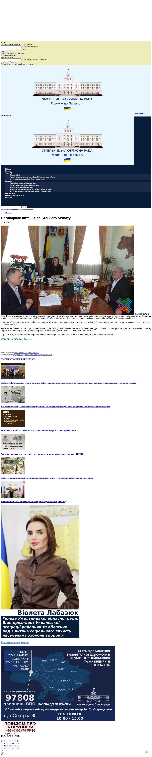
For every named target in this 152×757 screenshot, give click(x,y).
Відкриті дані (10, 193)
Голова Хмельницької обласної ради (23, 183)
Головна (8, 169)
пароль (24, 49)
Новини (8, 171)
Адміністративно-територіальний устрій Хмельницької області (32, 177)
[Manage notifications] (147, 752)
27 (10, 748)
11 (5, 743)
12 (7, 743)
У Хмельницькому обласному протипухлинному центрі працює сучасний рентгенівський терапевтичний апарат (55, 407)
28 (13, 748)
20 (10, 746)
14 (13, 743)
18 (5, 746)
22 (15, 746)
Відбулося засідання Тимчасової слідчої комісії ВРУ (32, 355)
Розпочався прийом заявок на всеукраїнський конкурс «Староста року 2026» (38, 430)
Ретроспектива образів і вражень (26, 353)
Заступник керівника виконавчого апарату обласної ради (30, 189)
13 (10, 743)
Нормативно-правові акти (14, 195)
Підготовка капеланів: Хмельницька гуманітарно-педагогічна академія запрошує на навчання (47, 478)
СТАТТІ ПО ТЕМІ (8, 359)
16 (18, 743)
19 (7, 746)
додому (3, 209)
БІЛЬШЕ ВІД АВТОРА (25, 359)
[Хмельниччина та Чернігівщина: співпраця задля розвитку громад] (13, 497)
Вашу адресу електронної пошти (33, 59)
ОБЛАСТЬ (8, 173)
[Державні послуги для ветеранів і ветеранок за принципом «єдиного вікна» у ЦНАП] (13, 450)
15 (15, 743)
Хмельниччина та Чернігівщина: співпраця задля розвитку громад (33, 501)
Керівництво (9, 181)
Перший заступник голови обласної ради (24, 185)
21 (13, 746)
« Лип (3, 753)
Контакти (8, 197)
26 (7, 748)
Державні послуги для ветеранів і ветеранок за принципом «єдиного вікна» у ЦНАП (42, 454)
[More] (49, 342)
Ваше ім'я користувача (29, 46)
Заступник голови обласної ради (21, 187)
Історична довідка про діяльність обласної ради (27, 179)
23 (18, 746)
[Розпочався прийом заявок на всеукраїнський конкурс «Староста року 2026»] (13, 426)
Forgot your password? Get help (12, 53)
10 (2, 743)
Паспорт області (15, 175)
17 (2, 746)
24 (2, 748)
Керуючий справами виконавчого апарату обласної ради (30, 191)
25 (5, 748)
